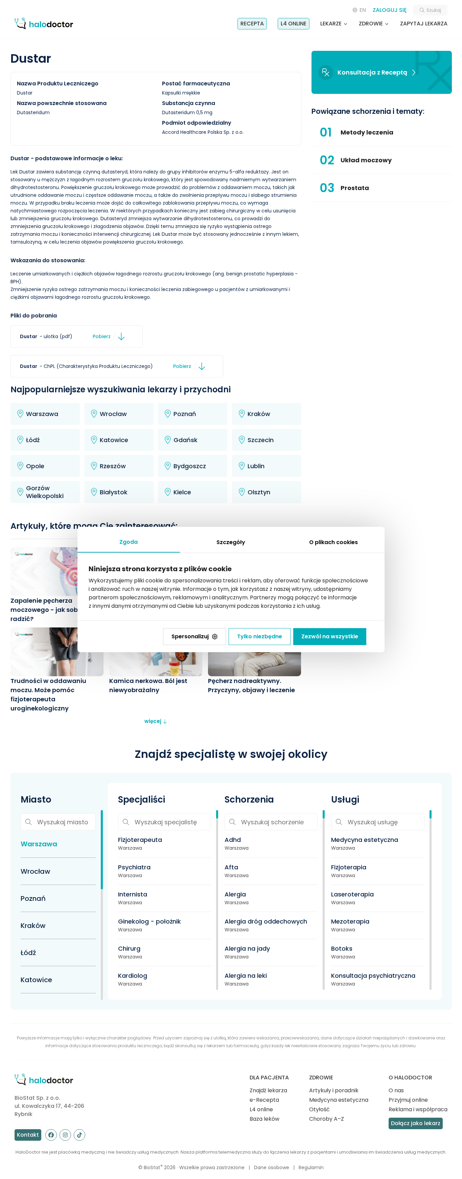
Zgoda (128, 542)
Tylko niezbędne (259, 636)
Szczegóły (230, 542)
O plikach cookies (333, 542)
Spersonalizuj (190, 636)
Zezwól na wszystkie (329, 636)
